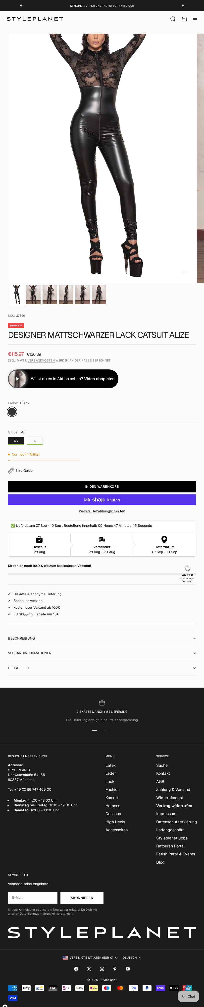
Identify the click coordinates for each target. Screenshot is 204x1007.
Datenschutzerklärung (176, 822)
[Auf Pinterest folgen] (114, 968)
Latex (110, 765)
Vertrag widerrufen (174, 805)
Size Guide (24, 470)
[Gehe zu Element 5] (82, 294)
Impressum (166, 813)
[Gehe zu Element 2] (33, 294)
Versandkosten (41, 360)
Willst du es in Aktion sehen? (73, 378)
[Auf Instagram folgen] (102, 968)
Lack (109, 781)
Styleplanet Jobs (172, 838)
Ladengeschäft (170, 829)
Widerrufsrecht (169, 797)
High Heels (115, 822)
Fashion (112, 789)
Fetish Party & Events (175, 854)
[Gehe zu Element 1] (17, 294)
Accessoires (116, 829)
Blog (160, 862)
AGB (160, 781)
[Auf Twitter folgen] (89, 968)
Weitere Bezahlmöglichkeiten (102, 511)
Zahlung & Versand (173, 789)
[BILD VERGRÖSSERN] (184, 271)
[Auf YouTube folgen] (127, 968)
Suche (162, 765)
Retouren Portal (170, 846)
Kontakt (163, 773)
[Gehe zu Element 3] (50, 294)
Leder (110, 773)
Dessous (113, 813)
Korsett (111, 797)
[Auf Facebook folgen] (76, 968)
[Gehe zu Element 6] (99, 294)
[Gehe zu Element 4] (66, 294)
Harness (112, 805)
